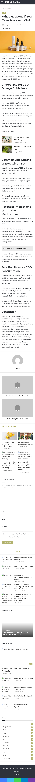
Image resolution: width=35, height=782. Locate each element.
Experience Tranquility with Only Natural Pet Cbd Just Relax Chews (23, 587)
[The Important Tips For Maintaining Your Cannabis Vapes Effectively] (9, 456)
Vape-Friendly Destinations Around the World (23, 577)
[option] (17, 626)
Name (4, 512)
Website (4, 526)
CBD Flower (6, 758)
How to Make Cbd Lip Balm (23, 678)
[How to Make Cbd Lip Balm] (7, 681)
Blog (4, 752)
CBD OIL (5, 746)
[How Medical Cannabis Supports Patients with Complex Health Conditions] (25, 456)
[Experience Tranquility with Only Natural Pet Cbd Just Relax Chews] (7, 587)
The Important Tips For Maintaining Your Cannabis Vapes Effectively (9, 465)
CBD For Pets (7, 749)
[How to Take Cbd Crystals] (7, 569)
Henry (6, 25)
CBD (9, 9)
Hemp (4, 755)
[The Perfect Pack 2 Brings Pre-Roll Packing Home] (9, 436)
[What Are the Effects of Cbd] (7, 149)
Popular (17, 551)
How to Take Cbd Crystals (23, 566)
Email (4, 519)
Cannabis (6, 742)
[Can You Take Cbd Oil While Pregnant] (7, 139)
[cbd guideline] (12, 2)
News (4, 739)
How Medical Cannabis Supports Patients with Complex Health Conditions (25, 465)
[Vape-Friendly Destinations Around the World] (7, 578)
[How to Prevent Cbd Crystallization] (7, 707)
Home (5, 9)
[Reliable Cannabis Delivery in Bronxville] (25, 436)
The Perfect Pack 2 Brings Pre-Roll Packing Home (8, 444)
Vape (4, 733)
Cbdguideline (7, 727)
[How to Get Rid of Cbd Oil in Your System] (7, 690)
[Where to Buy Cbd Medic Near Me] (7, 560)
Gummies (6, 736)
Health (5, 730)
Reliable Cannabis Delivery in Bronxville (25, 443)
